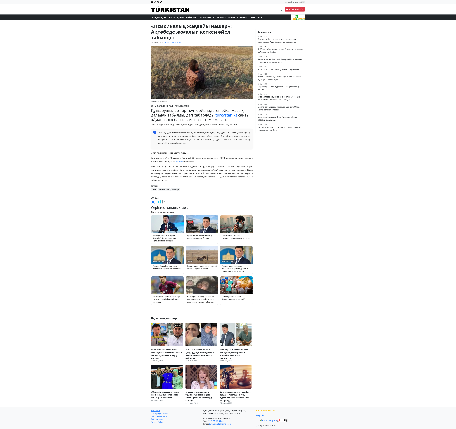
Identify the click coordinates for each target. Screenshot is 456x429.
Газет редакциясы (159, 413)
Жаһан (231, 17)
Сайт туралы (157, 419)
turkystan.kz (226, 115)
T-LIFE (252, 17)
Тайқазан (191, 17)
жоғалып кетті (164, 190)
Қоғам (180, 17)
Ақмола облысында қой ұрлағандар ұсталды (278, 69)
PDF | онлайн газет (265, 410)
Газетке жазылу (294, 9)
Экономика (219, 17)
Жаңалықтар (159, 17)
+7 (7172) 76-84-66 (215, 421)
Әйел (154, 190)
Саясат (171, 17)
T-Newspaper (204, 17)
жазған (179, 161)
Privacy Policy (157, 422)
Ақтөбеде (175, 190)
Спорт (260, 17)
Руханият (242, 17)
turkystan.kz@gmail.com (220, 424)
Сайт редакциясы (159, 416)
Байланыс (155, 410)
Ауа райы (260, 415)
